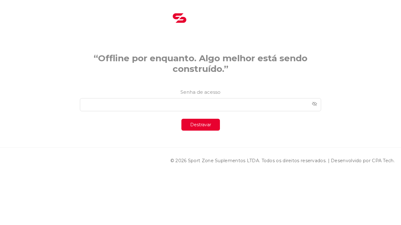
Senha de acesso (200, 92)
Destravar (200, 125)
